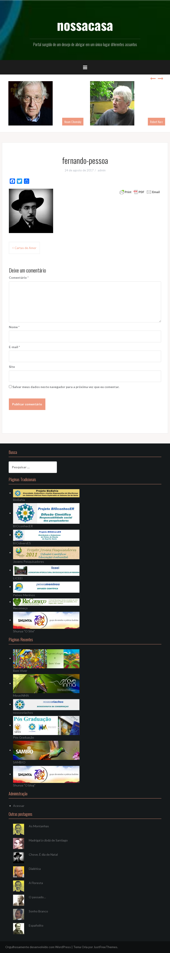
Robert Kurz (154, 121)
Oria (85, 947)
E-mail (14, 347)
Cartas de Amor (25, 248)
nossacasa (85, 24)
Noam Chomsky (71, 121)
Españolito (36, 925)
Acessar (18, 806)
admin (102, 170)
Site (12, 367)
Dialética (35, 869)
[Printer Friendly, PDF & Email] (139, 191)
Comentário (19, 277)
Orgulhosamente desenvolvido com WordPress (38, 947)
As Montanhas (39, 826)
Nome (14, 327)
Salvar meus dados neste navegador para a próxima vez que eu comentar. (65, 387)
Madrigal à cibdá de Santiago (48, 840)
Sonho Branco (38, 911)
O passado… (37, 897)
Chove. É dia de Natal (43, 854)
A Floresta (36, 883)
